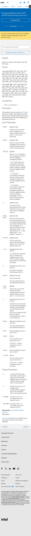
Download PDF (15, 20)
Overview (5, 418)
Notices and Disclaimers (13, 498)
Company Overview (7, 433)
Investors (4, 445)
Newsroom (4, 441)
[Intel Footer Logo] (4, 519)
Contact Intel (5, 437)
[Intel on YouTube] (14, 469)
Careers (3, 449)
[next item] (30, 6)
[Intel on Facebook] (2, 469)
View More (13, 26)
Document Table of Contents (15, 53)
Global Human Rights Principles (8, 502)
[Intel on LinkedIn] (10, 469)
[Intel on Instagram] (18, 469)
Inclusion (4, 458)
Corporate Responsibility (9, 454)
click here (15, 35)
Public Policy (5, 462)
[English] (24, 2)
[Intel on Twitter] (6, 469)
